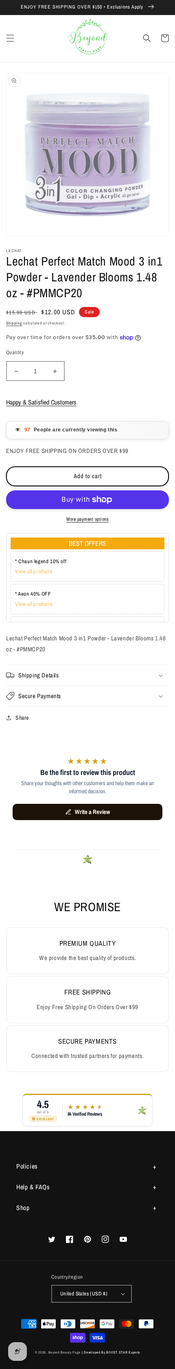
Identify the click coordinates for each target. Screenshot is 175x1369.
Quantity (15, 352)
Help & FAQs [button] (33, 1186)
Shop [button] (22, 1207)
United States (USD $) (83, 1293)
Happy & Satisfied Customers (41, 402)
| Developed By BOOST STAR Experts (111, 1352)
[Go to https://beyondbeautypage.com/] (87, 38)
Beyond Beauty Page (64, 1352)
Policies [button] (27, 1166)
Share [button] (22, 717)
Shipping (14, 323)
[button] (10, 38)
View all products (33, 571)
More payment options (87, 519)
